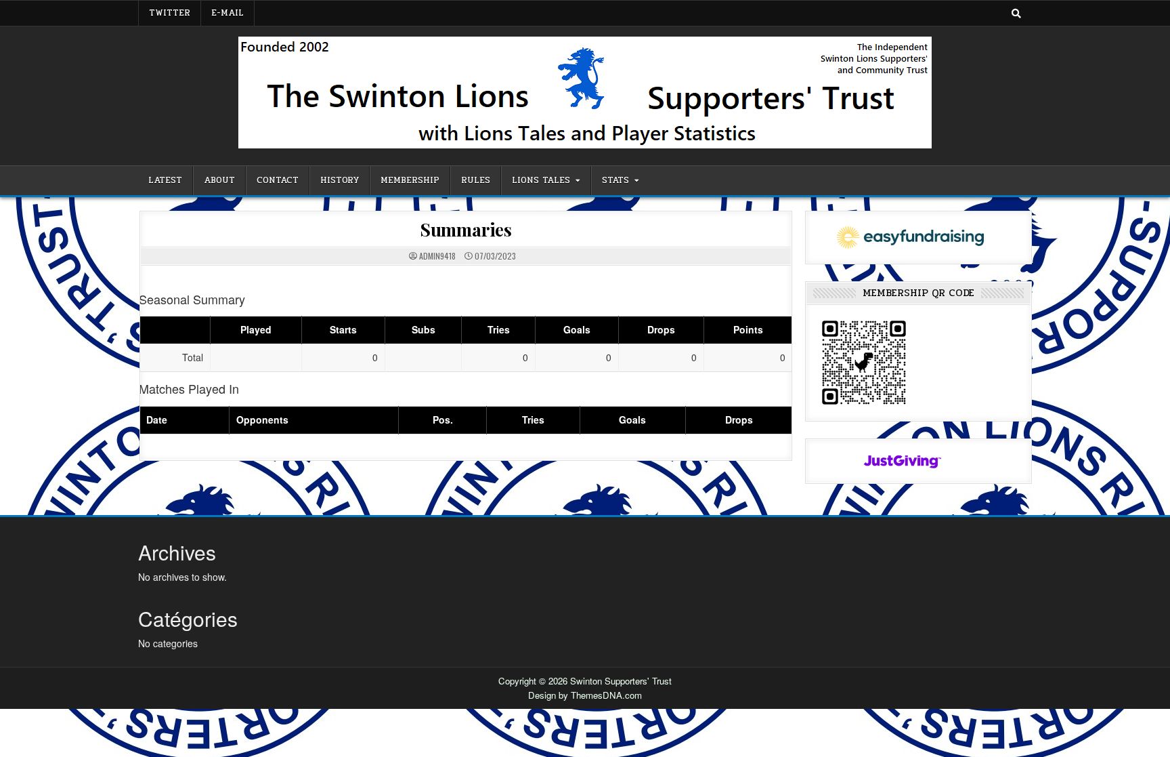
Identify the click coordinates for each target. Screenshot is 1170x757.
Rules (475, 180)
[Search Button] (1016, 13)
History (339, 180)
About (219, 180)
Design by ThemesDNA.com (585, 695)
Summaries (466, 229)
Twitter (169, 13)
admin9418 (437, 256)
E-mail (227, 13)
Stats (615, 180)
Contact (278, 180)
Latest (165, 180)
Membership (410, 180)
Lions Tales (541, 180)
